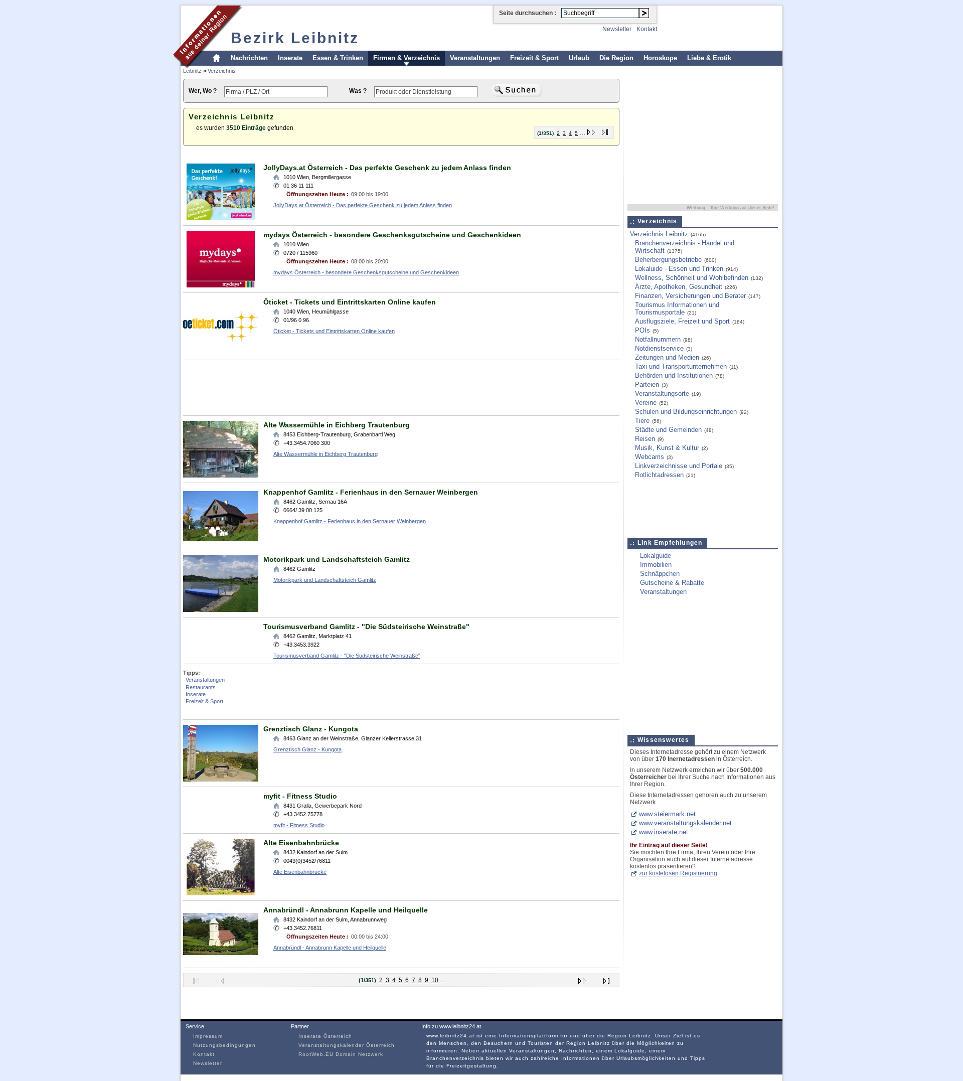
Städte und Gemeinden (668, 429)
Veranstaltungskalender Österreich (346, 1045)
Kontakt (646, 29)
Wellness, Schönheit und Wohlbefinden (691, 277)
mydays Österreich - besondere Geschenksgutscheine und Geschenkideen (392, 235)
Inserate (290, 58)
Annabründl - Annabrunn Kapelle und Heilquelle (345, 910)
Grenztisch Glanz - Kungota (310, 729)
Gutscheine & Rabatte (672, 582)
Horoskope (660, 58)
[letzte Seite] (605, 130)
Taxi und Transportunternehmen (681, 366)
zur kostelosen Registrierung (678, 873)
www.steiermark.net (667, 814)
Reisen (645, 438)
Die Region (616, 58)
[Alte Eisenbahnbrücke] (220, 893)
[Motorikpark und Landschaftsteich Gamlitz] (220, 609)
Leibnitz (192, 71)
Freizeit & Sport (534, 58)
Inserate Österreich (325, 1036)
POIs (642, 330)
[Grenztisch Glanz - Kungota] (220, 779)
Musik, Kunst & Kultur (667, 447)
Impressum (208, 1036)
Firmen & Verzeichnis (406, 58)
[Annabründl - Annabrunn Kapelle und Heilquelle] (220, 960)
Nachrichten (249, 58)
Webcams (649, 456)
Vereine (646, 402)
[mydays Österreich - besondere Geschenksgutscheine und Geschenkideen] (220, 285)
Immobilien (656, 564)
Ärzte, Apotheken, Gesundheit (678, 286)
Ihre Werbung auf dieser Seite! (742, 207)
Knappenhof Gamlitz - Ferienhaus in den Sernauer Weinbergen (370, 492)
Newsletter (616, 29)
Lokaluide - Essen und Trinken (679, 268)
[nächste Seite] (591, 130)
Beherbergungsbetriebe (668, 259)
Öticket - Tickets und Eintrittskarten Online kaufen (349, 302)
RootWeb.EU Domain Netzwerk (340, 1054)
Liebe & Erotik (709, 58)
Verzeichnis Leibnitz (659, 234)
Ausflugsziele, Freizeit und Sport (682, 321)
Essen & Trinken (337, 58)
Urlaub (579, 58)
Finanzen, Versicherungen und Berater (690, 295)
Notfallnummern (658, 339)
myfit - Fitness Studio (300, 796)
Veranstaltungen (475, 58)
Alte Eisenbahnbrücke (301, 843)
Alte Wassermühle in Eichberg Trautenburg (336, 425)
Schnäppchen (660, 573)
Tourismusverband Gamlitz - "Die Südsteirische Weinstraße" (366, 627)
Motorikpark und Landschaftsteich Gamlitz (336, 559)
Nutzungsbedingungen (224, 1045)
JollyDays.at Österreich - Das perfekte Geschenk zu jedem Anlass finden (387, 168)
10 (434, 980)
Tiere (642, 420)
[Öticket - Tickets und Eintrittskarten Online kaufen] (220, 352)
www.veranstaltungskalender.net (685, 823)
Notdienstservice (659, 348)
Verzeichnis (222, 71)
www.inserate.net (663, 832)
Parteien (647, 384)
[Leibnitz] (208, 67)
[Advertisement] (365, 155)
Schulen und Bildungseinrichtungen (686, 411)
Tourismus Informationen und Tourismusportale (677, 308)
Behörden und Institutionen (674, 375)
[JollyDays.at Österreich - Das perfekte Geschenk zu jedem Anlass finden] (220, 218)
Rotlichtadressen (659, 475)
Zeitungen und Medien (667, 357)
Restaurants (201, 687)
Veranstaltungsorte (662, 393)
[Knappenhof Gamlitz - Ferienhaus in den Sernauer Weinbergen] (220, 542)
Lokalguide (655, 555)
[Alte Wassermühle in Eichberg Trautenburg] (220, 475)
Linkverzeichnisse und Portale (678, 466)
